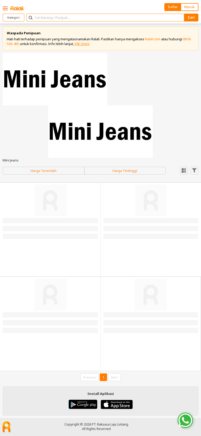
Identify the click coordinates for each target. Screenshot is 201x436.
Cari (191, 17)
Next (114, 377)
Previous (89, 377)
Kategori (13, 17)
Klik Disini (82, 43)
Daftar (173, 6)
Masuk (189, 6)
